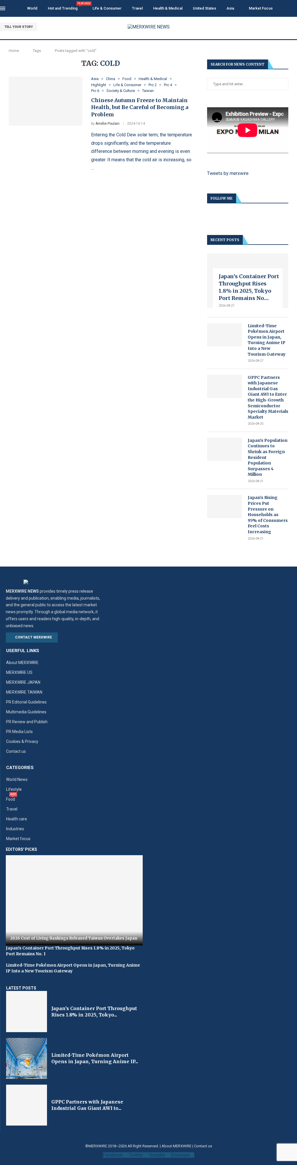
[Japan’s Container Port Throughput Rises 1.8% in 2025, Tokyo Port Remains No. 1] (26, 1011)
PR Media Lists (19, 732)
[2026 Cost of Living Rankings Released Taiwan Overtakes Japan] (74, 900)
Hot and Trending (65, 6)
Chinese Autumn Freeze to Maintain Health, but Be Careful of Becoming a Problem (139, 107)
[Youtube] (288, 27)
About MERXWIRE (22, 663)
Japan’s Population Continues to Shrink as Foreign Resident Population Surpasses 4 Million (267, 457)
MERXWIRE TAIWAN (24, 692)
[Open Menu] (2, 8)
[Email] (295, 27)
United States (204, 8)
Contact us (16, 751)
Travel (137, 8)
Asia (230, 8)
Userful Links (22, 651)
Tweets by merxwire (228, 173)
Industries (15, 829)
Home (14, 50)
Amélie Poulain (107, 124)
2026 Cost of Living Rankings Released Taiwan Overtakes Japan (73, 938)
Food (10, 799)
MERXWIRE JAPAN (23, 682)
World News (17, 779)
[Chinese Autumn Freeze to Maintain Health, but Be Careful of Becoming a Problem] (45, 101)
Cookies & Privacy (22, 741)
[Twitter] (282, 27)
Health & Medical (167, 8)
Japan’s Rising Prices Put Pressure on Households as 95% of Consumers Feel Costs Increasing (268, 514)
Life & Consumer (107, 8)
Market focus (18, 839)
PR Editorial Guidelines (26, 702)
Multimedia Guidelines (26, 712)
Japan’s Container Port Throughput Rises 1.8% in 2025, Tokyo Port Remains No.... (249, 287)
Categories (20, 768)
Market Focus (261, 8)
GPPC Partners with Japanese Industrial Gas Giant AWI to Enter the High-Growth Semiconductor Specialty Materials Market (268, 397)
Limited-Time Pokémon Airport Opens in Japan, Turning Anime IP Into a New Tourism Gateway (266, 340)
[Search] (294, 8)
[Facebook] (275, 27)
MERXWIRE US (19, 672)
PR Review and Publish (27, 722)
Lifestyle (14, 789)
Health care (16, 819)
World (32, 8)
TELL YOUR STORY (18, 27)
